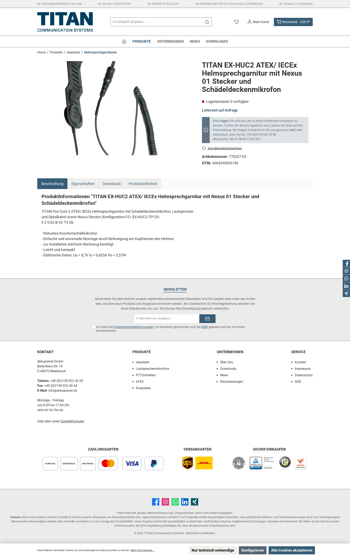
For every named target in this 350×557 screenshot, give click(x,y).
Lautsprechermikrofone (152, 369)
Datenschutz (304, 375)
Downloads (228, 369)
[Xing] (194, 501)
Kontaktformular (72, 421)
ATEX (140, 382)
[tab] (52, 183)
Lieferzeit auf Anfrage (220, 110)
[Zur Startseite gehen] (65, 22)
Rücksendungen (231, 382)
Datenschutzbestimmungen (134, 327)
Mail (293, 130)
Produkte (141, 352)
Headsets (142, 362)
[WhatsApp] (175, 501)
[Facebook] (155, 501)
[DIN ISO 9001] (262, 465)
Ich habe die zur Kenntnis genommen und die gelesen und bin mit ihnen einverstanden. (170, 329)
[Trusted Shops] (284, 465)
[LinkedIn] (184, 501)
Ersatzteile (143, 388)
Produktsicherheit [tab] (143, 184)
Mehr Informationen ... (143, 550)
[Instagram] (165, 501)
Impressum (303, 369)
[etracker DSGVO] (301, 465)
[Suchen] (207, 21)
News (224, 375)
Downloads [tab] (112, 184)
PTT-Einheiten (146, 375)
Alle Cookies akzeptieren (291, 550)
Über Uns (226, 362)
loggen (224, 121)
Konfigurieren (252, 550)
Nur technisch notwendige (213, 550)
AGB (204, 327)
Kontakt (300, 362)
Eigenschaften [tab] (83, 184)
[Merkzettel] (237, 22)
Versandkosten (184, 512)
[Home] (124, 41)
